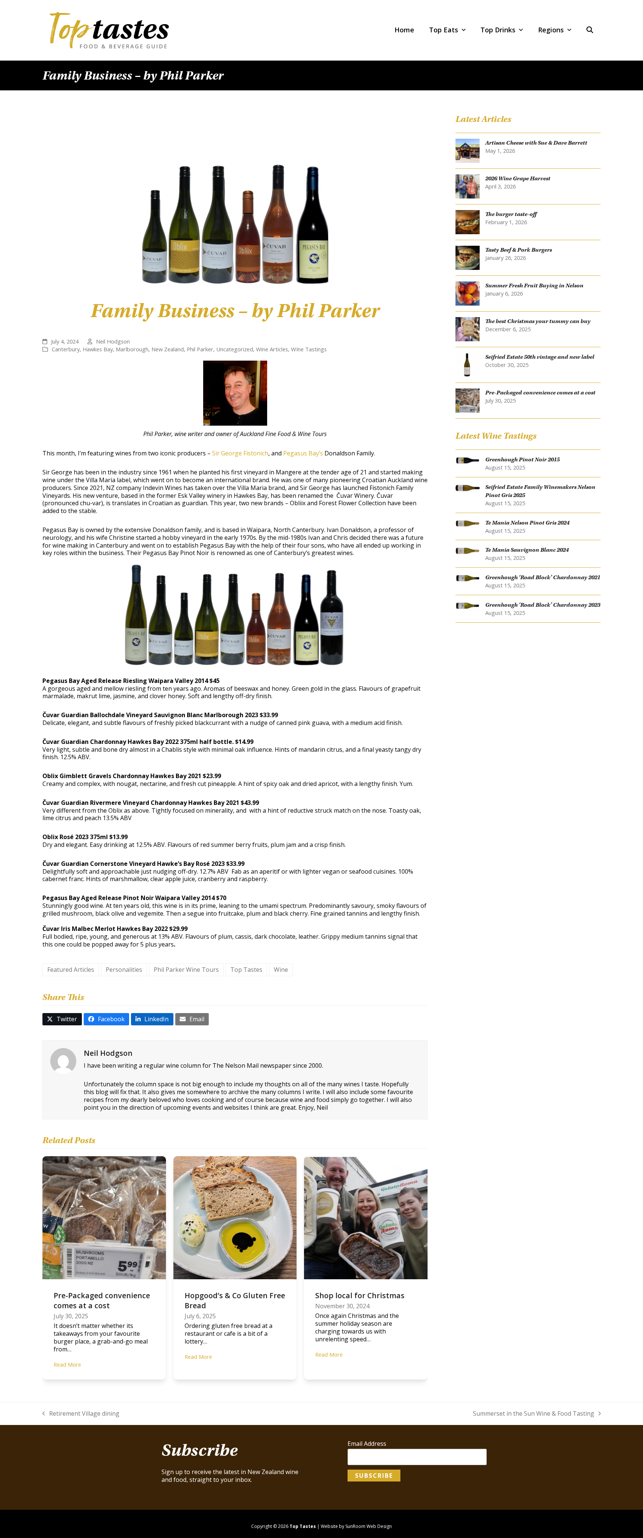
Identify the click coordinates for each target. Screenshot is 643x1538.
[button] (589, 30)
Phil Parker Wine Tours (186, 969)
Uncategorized (234, 349)
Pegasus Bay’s (303, 453)
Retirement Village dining (80, 1414)
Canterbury (66, 349)
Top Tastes (246, 969)
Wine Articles (272, 349)
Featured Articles (70, 969)
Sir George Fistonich (240, 453)
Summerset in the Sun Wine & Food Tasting (533, 1414)
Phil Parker (200, 349)
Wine (281, 969)
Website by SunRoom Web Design (356, 1526)
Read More (67, 1364)
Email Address (367, 1444)
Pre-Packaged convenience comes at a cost (102, 1300)
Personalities (124, 969)
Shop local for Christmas (359, 1295)
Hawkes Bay (98, 349)
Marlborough (132, 349)
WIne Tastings (309, 349)
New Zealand (167, 349)
